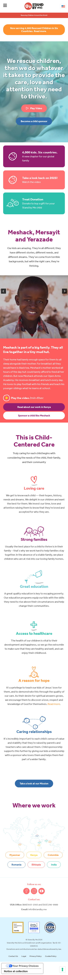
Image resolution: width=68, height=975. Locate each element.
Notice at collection (16, 971)
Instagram (34, 891)
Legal (24, 956)
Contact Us (13, 956)
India (54, 864)
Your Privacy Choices (25, 965)
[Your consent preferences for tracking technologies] (62, 969)
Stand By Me (34, 6)
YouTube (41, 891)
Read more (54, 703)
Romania (16, 864)
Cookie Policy (50, 956)
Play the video (27, 398)
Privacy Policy (36, 956)
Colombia (53, 854)
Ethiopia (36, 864)
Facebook (26, 891)
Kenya (33, 854)
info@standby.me (37, 909)
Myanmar (14, 854)
